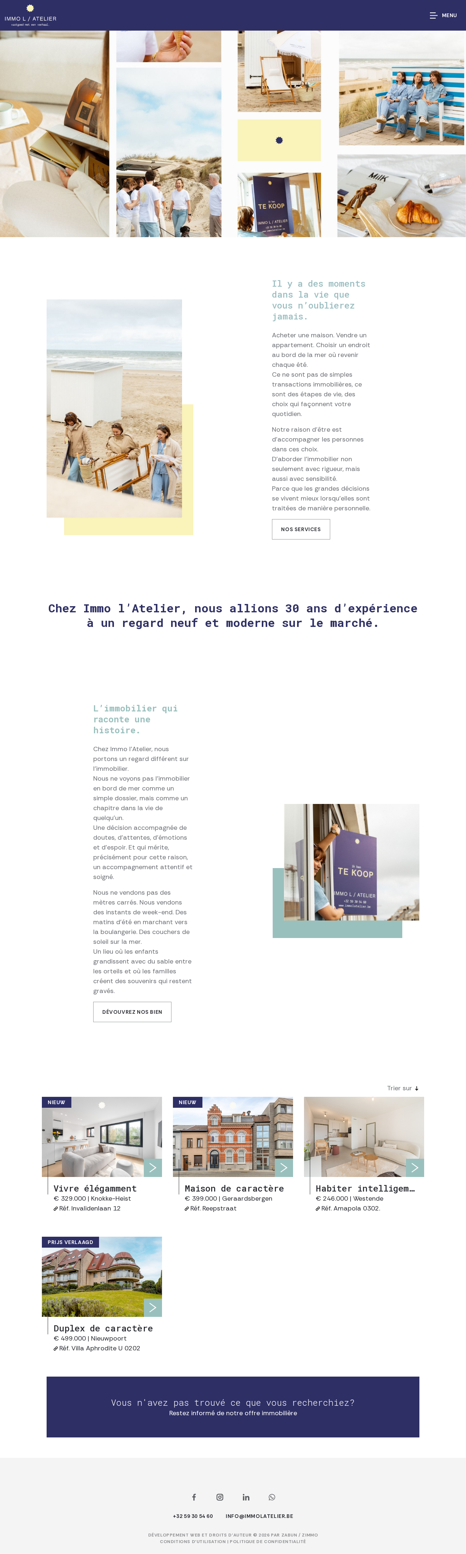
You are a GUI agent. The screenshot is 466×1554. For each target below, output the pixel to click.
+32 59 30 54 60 (193, 1516)
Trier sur (399, 1088)
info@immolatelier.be (259, 1516)
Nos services (301, 529)
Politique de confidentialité (268, 1542)
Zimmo (310, 1535)
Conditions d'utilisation (193, 1542)
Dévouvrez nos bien (132, 1012)
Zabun (289, 1535)
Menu (449, 15)
